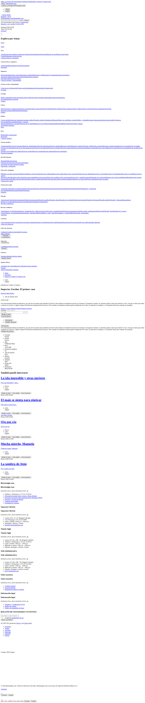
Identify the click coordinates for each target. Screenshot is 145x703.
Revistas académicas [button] (7, 203)
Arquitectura (5, 54)
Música (58, 54)
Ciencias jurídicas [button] (6, 138)
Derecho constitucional (110, 146)
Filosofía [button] (3, 192)
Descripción (5, 326)
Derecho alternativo (44, 146)
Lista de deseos (25, 393)
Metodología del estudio (133, 177)
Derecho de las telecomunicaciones (24, 148)
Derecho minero (113, 148)
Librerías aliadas (17, 256)
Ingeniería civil (38, 75)
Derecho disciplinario (41, 148)
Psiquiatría (16, 190)
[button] (6, 15)
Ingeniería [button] (4, 67)
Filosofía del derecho (7, 163)
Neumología (54, 189)
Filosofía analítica (44, 200)
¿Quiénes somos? (10, 586)
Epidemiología (30, 189)
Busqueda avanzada (12, 270)
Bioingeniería (5, 75)
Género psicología (87, 109)
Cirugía (16, 189)
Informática (4, 78)
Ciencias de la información (9, 88)
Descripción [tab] (9, 320)
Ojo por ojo (8, 422)
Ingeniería (20, 213)
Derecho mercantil (102, 148)
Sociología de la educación (78, 179)
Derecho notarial (123, 148)
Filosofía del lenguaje (92, 200)
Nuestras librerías (6, 256)
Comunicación (46, 1)
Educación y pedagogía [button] (8, 166)
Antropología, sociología (8, 211)
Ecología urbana (37, 97)
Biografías (4, 137)
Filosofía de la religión (66, 200)
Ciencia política (5, 120)
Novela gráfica (84, 222)
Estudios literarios (94, 222)
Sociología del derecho (8, 164)
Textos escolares (103, 179)
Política (8, 161)
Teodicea (42, 202)
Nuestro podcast (3, 269)
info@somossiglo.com (12, 571)
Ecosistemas (46, 97)
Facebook (8, 626)
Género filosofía (47, 109)
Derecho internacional (79, 148)
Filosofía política (39, 120)
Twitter (7, 628)
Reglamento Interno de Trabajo (14, 589)
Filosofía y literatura (116, 200)
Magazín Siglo (19, 266)
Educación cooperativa (71, 174)
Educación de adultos (85, 174)
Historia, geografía (11, 213)
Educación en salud (127, 174)
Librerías (4, 248)
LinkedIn (7, 634)
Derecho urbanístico (60, 151)
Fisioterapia (47, 189)
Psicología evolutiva (60, 179)
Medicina (39, 213)
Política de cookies (10, 606)
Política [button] (3, 112)
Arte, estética (35, 211)
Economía (4, 99)
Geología (20, 66)
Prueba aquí (24, 22)
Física (15, 66)
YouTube (7, 630)
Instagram (8, 632)
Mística (64, 124)
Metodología (17, 110)
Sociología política (109, 120)
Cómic (3, 56)
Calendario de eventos (8, 266)
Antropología (40, 88)
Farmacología (39, 189)
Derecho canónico (77, 146)
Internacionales (13, 246)
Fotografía (43, 54)
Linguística (9, 110)
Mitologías (58, 124)
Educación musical (41, 177)
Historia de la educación (113, 177)
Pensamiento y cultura (62, 213)
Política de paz (62, 120)
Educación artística (58, 174)
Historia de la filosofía (7, 202)
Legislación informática (21, 163)
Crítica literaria (5, 222)
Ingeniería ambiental (27, 75)
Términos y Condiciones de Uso (15, 604)
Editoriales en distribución (6, 236)
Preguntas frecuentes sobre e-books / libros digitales (21, 496)
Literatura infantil (29, 222)
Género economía (25, 109)
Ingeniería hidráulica (7, 77)
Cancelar (4, 695)
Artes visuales (54, 211)
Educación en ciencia (98, 174)
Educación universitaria (64, 177)
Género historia (57, 109)
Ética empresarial (11, 135)
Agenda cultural (6, 258)
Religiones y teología (21, 122)
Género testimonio (99, 109)
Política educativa (16, 179)
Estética (37, 54)
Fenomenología (34, 200)
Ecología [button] (3, 90)
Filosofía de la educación (98, 177)
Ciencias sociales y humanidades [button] (11, 80)
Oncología (4, 190)
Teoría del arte (17, 56)
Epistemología (19, 200)
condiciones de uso (18, 618)
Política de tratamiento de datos (14, 608)
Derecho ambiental (56, 146)
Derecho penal (132, 148)
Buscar (27, 20)
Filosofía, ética (108, 211)
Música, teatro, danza (48, 213)
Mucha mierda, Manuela (17, 444)
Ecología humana (16, 97)
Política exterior (71, 120)
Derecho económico (54, 148)
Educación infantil (29, 177)
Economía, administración (89, 211)
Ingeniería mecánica (32, 77)
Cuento (17, 222)
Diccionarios (23, 232)
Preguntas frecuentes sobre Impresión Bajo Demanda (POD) (23, 498)
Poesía (9, 179)
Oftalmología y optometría (88, 189)
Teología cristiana (77, 124)
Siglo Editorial (5, 234)
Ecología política (27, 97)
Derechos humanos (16, 120)
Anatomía (4, 189)
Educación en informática (113, 174)
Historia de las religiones (41, 124)
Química (18, 78)
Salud (68, 179)
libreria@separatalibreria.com (14, 525)
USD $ (7, 9)
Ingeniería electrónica (63, 75)
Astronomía (4, 66)
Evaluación (87, 177)
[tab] (72, 326)
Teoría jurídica (19, 164)
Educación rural (52, 177)
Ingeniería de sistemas (49, 75)
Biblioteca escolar (6, 174)
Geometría (26, 66)
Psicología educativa (47, 179)
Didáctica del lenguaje (33, 174)
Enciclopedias (15, 232)
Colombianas (5, 246)
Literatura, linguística (29, 213)
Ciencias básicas (44, 211)
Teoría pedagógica (92, 179)
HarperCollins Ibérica (7, 293)
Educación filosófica (7, 177)
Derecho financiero (67, 148)
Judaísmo (52, 124)
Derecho (3, 109)
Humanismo (18, 202)
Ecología (78, 211)
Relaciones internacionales (95, 120)
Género (3, 213)
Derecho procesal (6, 151)
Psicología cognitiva (35, 179)
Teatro (63, 54)
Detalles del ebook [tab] (11, 322)
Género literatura (67, 109)
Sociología (108, 109)
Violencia (118, 120)
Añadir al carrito (6, 314)
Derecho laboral (91, 148)
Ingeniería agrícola (15, 75)
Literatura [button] (4, 215)
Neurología (61, 189)
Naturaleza (61, 97)
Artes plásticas (13, 54)
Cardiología (10, 189)
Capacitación (16, 174)
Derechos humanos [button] (7, 153)
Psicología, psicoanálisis (81, 213)
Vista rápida (16, 393)
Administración (31, 88)
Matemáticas (12, 78)
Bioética (3, 135)
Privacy (18, 623)
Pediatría (10, 190)
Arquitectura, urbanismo (23, 211)
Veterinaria (26, 190)
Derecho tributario (48, 151)
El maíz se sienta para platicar (21, 400)
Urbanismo (10, 125)
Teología (69, 124)
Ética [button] (2, 127)
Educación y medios (77, 177)
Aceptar (11, 695)
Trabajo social (21, 88)
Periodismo (24, 110)
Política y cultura (81, 120)
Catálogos (21, 54)
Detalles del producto (8, 331)
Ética (46, 202)
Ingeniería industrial (20, 77)
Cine (25, 54)
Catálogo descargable (11, 501)
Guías (9, 232)
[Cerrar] (1, 693)
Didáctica (23, 174)
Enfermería (22, 189)
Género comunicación (13, 109)
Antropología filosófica (8, 200)
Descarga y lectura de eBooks (14, 499)
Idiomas (123, 177)
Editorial (25, 1)
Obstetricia (68, 189)
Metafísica (29, 202)
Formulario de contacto (12, 503)
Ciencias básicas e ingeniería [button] (10, 58)
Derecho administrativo (30, 146)
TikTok (7, 635)
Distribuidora (32, 1)
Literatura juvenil (40, 222)
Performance (9, 56)
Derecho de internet (7, 148)
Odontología (76, 189)
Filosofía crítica (54, 200)
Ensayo (21, 222)
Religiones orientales (13, 124)
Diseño (33, 54)
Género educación (36, 109)
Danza (29, 54)
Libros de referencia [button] (7, 224)
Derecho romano (38, 151)
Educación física (19, 177)
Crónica (12, 222)
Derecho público (17, 151)
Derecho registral (27, 151)
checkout (3, 31)
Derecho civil (87, 146)
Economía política (28, 120)
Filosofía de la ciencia (119, 211)
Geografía (15, 99)
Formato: (4, 310)
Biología (10, 66)
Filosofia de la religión (27, 124)
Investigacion (54, 97)
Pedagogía (4, 179)
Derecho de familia (134, 146)
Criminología (5, 146)
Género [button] (3, 101)
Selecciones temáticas (30, 266)
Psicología (12, 122)
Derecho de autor (122, 146)
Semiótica (36, 202)
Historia (3, 110)
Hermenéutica (126, 200)
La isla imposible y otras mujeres (23, 378)
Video (67, 54)
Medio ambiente (6, 97)
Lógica (24, 202)
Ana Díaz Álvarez (6, 415)
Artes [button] (2, 47)
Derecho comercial (97, 146)
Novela (53, 222)
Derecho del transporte (16, 146)
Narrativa (48, 222)
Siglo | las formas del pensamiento (11, 1)
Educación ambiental (46, 174)
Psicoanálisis (5, 122)
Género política (77, 109)
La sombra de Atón (14, 464)
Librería (39, 1)
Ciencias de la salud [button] (7, 181)
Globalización (48, 120)
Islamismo (4, 124)
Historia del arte (51, 54)
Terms (26, 623)
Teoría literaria (75, 222)
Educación (100, 211)
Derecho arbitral (67, 146)
